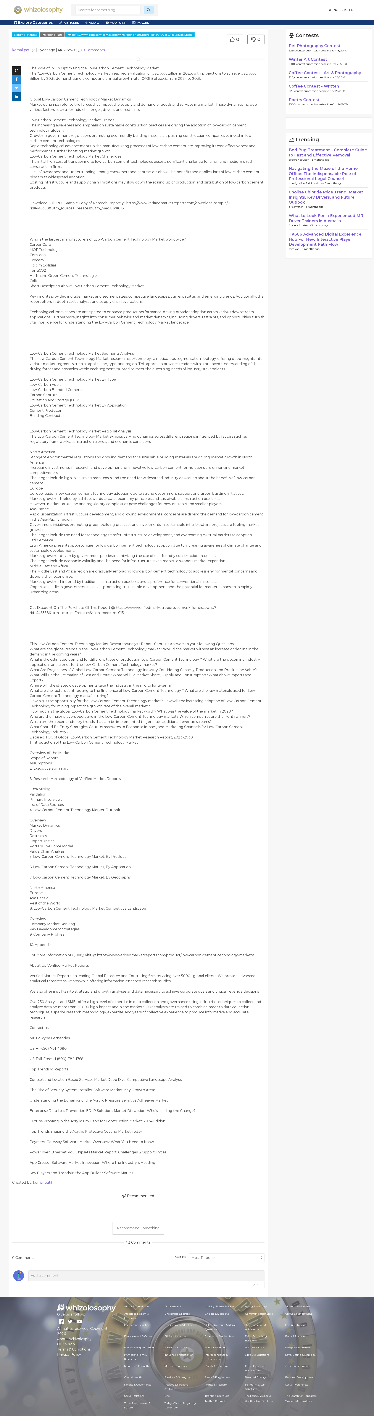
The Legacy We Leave (258, 1395)
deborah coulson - (300, 159)
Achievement (172, 1306)
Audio (94, 23)
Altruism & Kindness (297, 1306)
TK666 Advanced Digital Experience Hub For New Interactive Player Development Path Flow (325, 239)
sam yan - (295, 248)
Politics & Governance (137, 1384)
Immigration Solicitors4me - (307, 183)
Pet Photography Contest (314, 45)
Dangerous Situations (137, 1325)
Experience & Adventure (219, 1336)
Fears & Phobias (295, 1336)
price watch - (297, 206)
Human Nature (254, 1347)
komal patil (21, 50)
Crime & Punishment (298, 1313)
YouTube (118, 23)
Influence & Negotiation (178, 1354)
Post (256, 1285)
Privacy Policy (69, 1354)
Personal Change (255, 1377)
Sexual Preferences (296, 1384)
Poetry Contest (304, 99)
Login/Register (339, 10)
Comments (93, 50)
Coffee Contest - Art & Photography (325, 72)
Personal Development (299, 1377)
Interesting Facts (52, 34)
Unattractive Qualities (258, 1401)
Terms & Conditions (73, 1349)
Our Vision (66, 1344)
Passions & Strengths (177, 1377)
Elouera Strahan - (300, 225)
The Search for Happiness (300, 1395)
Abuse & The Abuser (136, 1306)
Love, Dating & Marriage (300, 1354)
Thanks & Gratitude (217, 1395)
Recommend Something (138, 1228)
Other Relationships (297, 1366)
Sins (166, 1395)
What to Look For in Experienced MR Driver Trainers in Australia (326, 218)
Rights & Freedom (216, 1384)
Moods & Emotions (216, 1366)
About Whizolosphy (74, 1339)
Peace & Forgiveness (217, 1377)
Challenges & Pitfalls (177, 1313)
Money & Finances (25, 34)
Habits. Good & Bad (176, 1347)
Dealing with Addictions (179, 1325)
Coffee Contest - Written (314, 86)
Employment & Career (138, 1336)
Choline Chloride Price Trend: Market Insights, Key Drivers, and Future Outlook (326, 197)
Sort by (180, 1257)
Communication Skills (259, 1313)
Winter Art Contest (308, 59)
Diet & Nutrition (295, 1325)
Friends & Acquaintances (139, 1347)
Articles (71, 23)
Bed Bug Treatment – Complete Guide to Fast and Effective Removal (328, 152)
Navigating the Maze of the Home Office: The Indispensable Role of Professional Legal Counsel (323, 173)
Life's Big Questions (257, 1354)
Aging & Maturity (256, 1306)
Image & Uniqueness (297, 1347)
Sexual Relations (134, 1395)
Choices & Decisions (217, 1313)
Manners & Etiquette (137, 1366)
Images (143, 23)
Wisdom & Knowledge (299, 1401)
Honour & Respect (216, 1347)
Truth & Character (216, 1401)
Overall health (133, 1377)
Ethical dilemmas (175, 1336)
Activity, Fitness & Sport (219, 1306)
